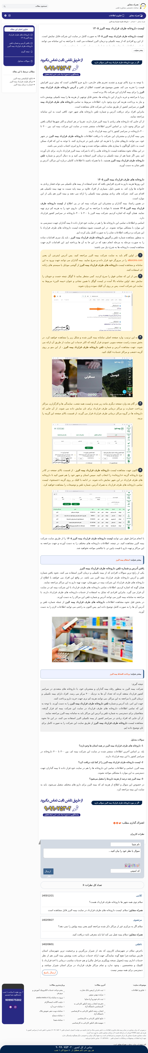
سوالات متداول (24, 61)
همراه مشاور (134, 15)
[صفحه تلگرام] (5, 15)
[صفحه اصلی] (143, 6)
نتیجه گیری (25, 51)
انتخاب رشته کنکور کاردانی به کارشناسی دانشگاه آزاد (87, 1012)
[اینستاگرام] (15, 1007)
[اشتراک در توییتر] (119, 822)
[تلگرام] (11, 1007)
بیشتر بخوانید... (138, 50)
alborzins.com (135, 260)
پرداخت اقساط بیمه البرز (120, 674)
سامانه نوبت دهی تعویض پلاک (51, 1011)
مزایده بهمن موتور (96, 995)
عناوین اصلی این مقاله (19, 29)
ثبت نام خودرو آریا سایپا (94, 999)
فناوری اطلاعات (115, 15)
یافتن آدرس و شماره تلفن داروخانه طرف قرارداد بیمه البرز (20, 44)
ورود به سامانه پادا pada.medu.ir (49, 997)
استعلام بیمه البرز (123, 560)
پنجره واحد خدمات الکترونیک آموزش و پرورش (47, 991)
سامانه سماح (57, 1015)
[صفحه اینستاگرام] (9, 15)
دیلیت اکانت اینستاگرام (54, 1002)
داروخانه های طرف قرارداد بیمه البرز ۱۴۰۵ (21, 36)
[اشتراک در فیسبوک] (116, 822)
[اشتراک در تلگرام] (114, 822)
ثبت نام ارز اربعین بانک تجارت (91, 990)
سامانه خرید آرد (56, 1006)
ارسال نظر (48, 872)
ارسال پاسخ (50, 972)
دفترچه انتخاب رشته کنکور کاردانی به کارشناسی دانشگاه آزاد (88, 1005)
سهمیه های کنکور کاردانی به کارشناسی (87, 1023)
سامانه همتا (58, 1020)
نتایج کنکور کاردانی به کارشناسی (90, 1018)
